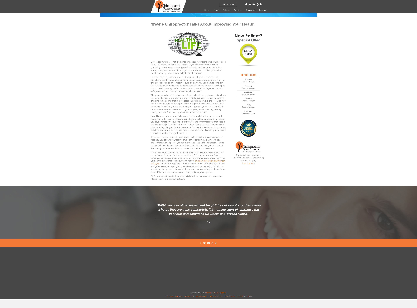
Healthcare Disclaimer (173, 296)
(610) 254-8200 (248, 163)
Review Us (251, 10)
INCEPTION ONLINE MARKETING (215, 293)
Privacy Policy (201, 296)
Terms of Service (216, 296)
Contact (262, 10)
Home (207, 10)
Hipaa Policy (189, 296)
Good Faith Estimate (244, 296)
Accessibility (230, 296)
